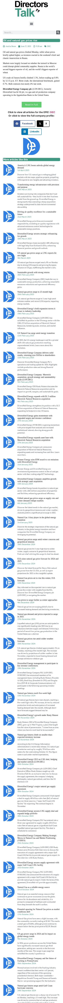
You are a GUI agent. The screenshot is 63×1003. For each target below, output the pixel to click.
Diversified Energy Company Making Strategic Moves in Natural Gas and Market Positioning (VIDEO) (37, 838)
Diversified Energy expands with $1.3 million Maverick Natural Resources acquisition (36, 397)
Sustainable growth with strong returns (33, 272)
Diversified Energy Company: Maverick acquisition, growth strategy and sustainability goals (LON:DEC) (36, 377)
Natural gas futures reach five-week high (34, 693)
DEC (49, 46)
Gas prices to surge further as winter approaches (37, 600)
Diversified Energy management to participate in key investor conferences (37, 664)
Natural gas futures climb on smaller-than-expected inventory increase (35, 736)
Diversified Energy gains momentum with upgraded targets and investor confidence (34, 417)
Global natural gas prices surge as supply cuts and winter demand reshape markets (37, 499)
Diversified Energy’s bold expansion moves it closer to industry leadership (36, 310)
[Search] (58, 32)
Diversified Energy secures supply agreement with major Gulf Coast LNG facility (38, 863)
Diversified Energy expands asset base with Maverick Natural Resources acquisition (35, 439)
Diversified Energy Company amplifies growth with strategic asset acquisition (36, 480)
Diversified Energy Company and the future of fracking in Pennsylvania (36, 959)
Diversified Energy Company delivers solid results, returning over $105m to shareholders (36, 354)
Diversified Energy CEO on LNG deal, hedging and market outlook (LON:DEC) (37, 760)
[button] (31, 23)
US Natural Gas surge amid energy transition (36, 333)
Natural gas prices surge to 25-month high (34, 292)
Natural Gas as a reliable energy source (33, 887)
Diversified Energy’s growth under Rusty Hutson (37, 715)
